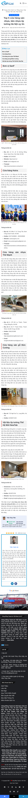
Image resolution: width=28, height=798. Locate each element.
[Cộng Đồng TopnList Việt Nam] (7, 3)
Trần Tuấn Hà (6, 27)
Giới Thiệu (4, 686)
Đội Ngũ (4, 691)
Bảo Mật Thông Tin (7, 698)
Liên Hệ (3, 688)
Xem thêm (10, 640)
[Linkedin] (12, 583)
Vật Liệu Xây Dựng (16, 11)
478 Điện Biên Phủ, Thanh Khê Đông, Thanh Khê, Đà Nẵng (14, 661)
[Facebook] (15, 583)
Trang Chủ (6, 10)
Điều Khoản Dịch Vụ (8, 700)
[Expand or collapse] (25, 49)
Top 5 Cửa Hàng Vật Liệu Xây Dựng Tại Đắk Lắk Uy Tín (13, 606)
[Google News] (14, 590)
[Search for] (20, 4)
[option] (14, 602)
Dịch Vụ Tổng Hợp (17, 10)
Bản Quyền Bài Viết (7, 695)
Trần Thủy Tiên (11, 517)
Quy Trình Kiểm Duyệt (8, 693)
